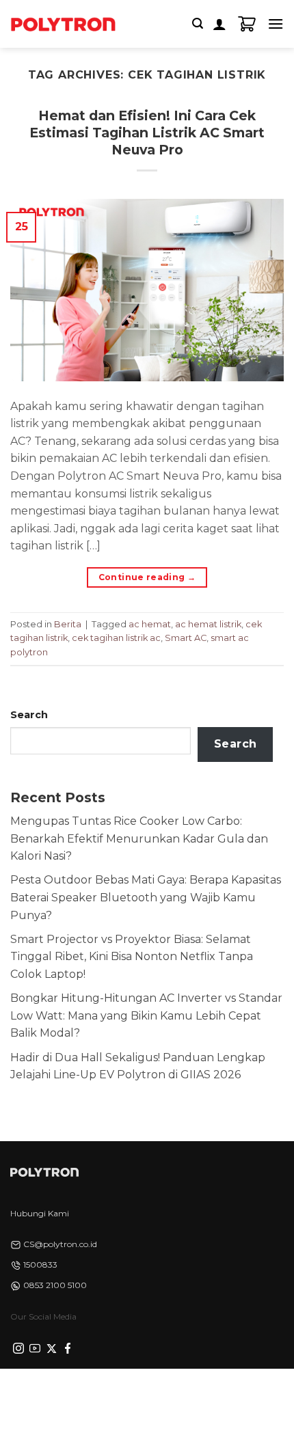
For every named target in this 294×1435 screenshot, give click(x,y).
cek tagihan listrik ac (116, 638)
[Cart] (247, 24)
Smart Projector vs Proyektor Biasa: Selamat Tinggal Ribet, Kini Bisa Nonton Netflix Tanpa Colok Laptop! (131, 957)
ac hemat (150, 624)
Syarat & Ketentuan (143, 1392)
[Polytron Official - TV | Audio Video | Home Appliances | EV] (63, 23)
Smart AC (185, 638)
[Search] (197, 23)
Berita (67, 624)
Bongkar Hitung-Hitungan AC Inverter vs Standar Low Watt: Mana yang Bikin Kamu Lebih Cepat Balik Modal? (146, 1015)
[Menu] (275, 23)
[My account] (219, 24)
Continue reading (147, 577)
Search (29, 715)
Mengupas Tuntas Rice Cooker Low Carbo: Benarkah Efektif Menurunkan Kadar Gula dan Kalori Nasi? (139, 838)
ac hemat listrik (208, 624)
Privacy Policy (59, 1392)
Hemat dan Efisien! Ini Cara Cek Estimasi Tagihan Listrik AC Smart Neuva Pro (147, 132)
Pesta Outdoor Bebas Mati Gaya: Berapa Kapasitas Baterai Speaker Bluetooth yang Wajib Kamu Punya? (145, 897)
